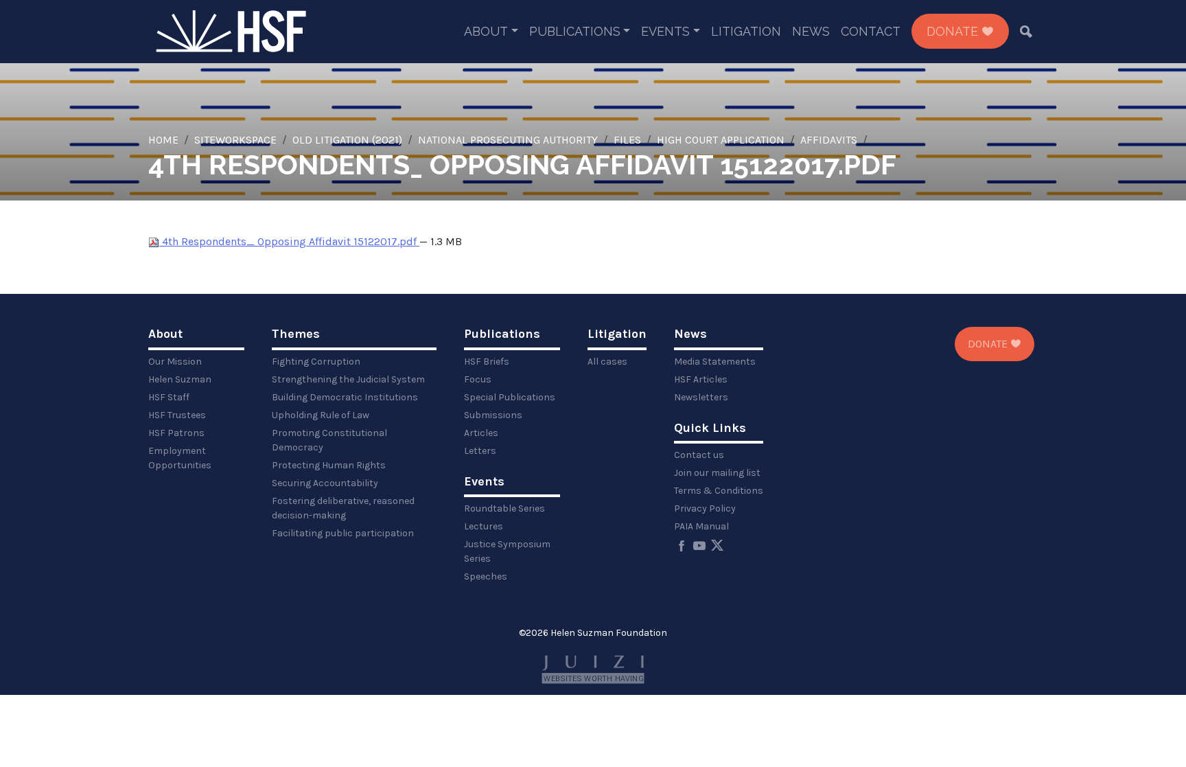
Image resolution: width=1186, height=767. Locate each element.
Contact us (699, 455)
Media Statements (715, 361)
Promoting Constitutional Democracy (329, 440)
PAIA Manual (701, 526)
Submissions (493, 415)
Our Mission (175, 361)
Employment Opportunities (179, 458)
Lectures (483, 526)
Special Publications (509, 397)
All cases (607, 361)
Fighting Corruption (316, 361)
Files (627, 139)
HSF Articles (701, 379)
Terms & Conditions (718, 490)
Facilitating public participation (343, 533)
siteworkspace (235, 139)
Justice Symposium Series (507, 551)
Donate (954, 31)
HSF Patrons (176, 433)
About (486, 31)
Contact (870, 31)
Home (163, 139)
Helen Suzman (179, 379)
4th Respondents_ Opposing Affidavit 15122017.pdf (289, 241)
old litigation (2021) (347, 139)
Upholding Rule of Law (320, 415)
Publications (574, 31)
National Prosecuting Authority (508, 139)
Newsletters (701, 397)
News (811, 31)
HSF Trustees (177, 415)
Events (665, 31)
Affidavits (828, 139)
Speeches (485, 576)
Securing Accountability (325, 483)
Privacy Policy (705, 508)
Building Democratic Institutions (345, 397)
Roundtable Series (504, 508)
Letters (480, 451)
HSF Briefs (486, 361)
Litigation (746, 31)
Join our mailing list (717, 473)
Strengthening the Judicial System (348, 379)
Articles (481, 433)
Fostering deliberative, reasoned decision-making (343, 508)
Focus (477, 379)
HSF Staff (168, 397)
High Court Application (720, 139)
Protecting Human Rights (329, 465)
